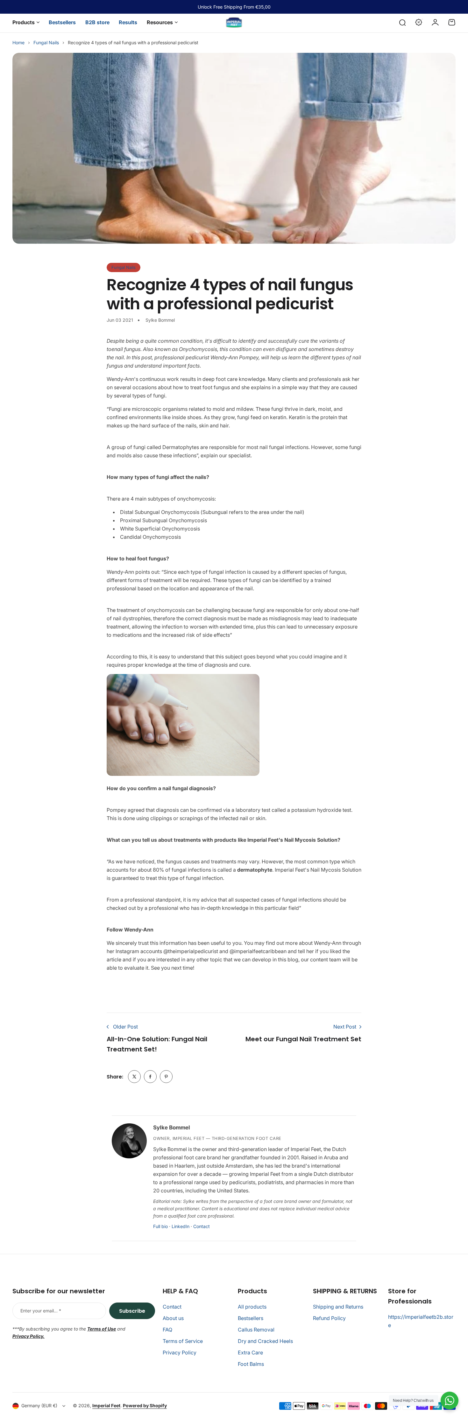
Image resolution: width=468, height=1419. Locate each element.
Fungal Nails (46, 42)
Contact (201, 1226)
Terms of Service (183, 1341)
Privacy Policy (179, 1352)
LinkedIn (180, 1226)
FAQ (167, 1329)
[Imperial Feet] (234, 22)
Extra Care (250, 1352)
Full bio (160, 1226)
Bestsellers (250, 1318)
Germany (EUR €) (39, 1405)
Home (18, 42)
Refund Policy (329, 1318)
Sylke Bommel (171, 1127)
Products (23, 22)
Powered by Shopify (145, 1405)
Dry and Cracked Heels (265, 1341)
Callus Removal (256, 1329)
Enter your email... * (40, 1310)
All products (252, 1306)
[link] (134, 1076)
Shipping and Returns (338, 1306)
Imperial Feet (106, 1405)
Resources (160, 22)
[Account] (435, 22)
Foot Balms (251, 1364)
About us (173, 1318)
